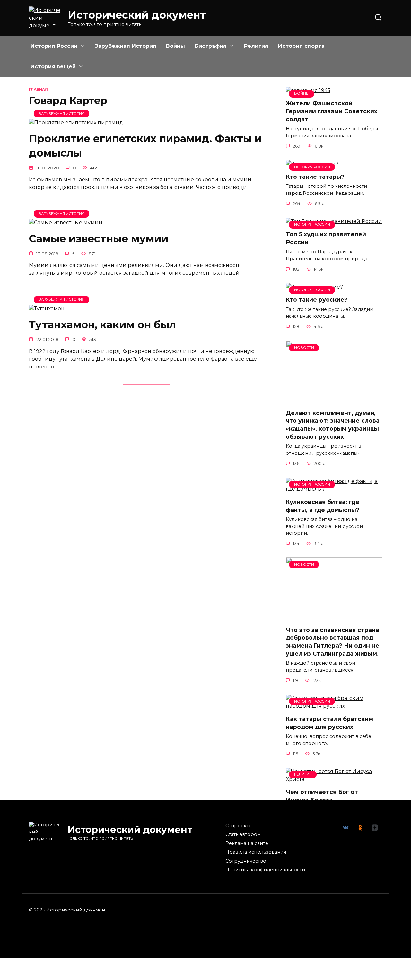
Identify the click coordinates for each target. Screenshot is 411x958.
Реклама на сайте (246, 843)
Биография (211, 46)
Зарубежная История (125, 46)
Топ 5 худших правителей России (326, 238)
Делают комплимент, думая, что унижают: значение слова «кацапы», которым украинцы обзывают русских (333, 425)
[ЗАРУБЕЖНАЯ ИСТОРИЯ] (76, 122)
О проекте (238, 826)
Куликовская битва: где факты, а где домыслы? (322, 505)
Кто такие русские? (316, 299)
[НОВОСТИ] (334, 400)
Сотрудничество (245, 861)
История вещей (53, 67)
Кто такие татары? (315, 176)
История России (54, 46)
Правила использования (255, 852)
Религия (256, 46)
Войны (175, 46)
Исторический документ (137, 15)
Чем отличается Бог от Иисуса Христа (322, 796)
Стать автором (243, 834)
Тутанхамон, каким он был (102, 324)
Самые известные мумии (98, 238)
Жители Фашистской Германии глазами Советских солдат (331, 111)
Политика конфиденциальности (265, 870)
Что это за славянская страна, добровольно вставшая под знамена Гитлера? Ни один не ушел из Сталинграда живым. (333, 641)
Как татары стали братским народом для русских (329, 722)
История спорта (301, 46)
